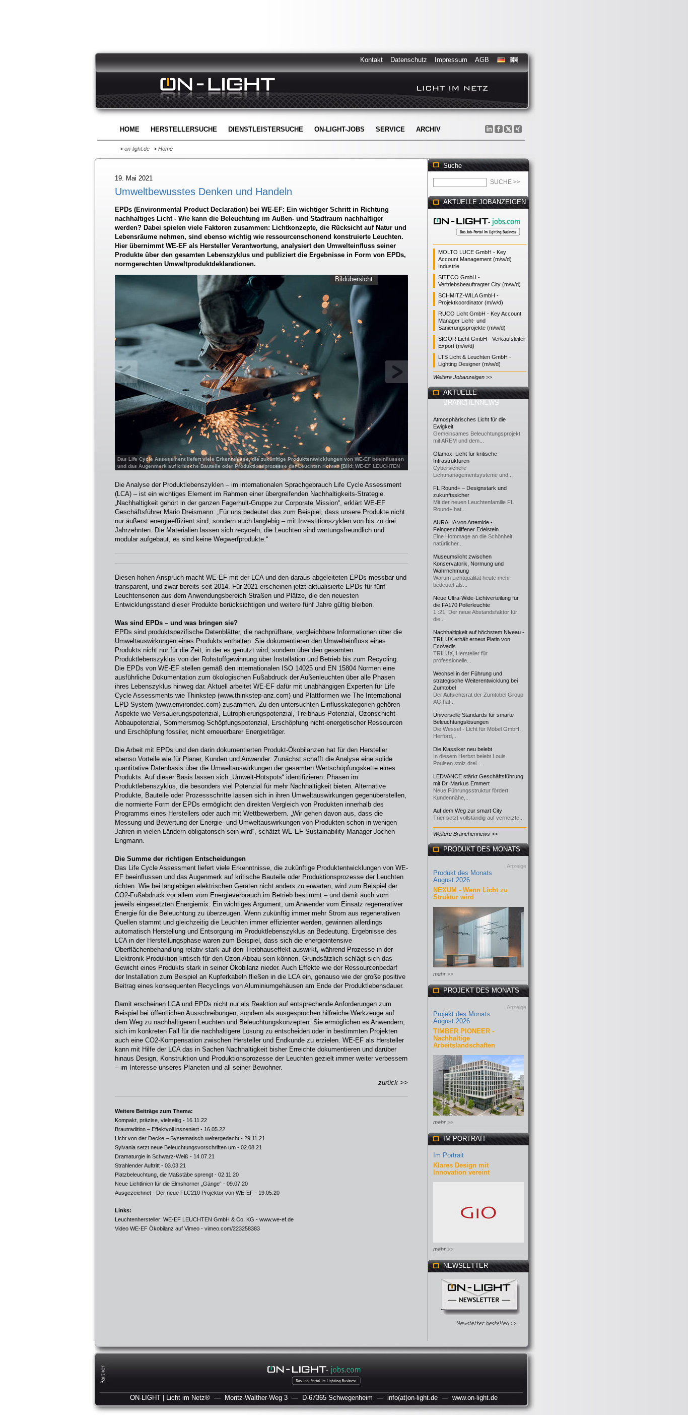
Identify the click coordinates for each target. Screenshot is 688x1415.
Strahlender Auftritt (137, 1165)
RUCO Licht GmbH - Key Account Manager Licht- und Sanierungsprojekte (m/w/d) (479, 321)
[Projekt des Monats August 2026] (478, 1116)
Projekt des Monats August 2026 (461, 1017)
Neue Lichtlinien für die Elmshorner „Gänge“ (168, 1184)
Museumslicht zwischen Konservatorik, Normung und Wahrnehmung (468, 563)
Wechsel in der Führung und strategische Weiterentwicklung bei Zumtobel (475, 680)
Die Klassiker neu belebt (462, 749)
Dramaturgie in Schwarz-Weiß (151, 1156)
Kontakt (371, 60)
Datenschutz (408, 60)
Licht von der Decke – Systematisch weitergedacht (177, 1138)
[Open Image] (261, 371)
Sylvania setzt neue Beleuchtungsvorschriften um (175, 1147)
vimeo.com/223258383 (232, 1228)
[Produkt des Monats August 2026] (478, 968)
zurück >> (393, 1082)
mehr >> (443, 974)
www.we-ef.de (276, 1219)
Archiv (428, 129)
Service (390, 129)
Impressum (451, 60)
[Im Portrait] (478, 1243)
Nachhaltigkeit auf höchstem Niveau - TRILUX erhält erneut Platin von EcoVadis (478, 639)
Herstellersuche (184, 129)
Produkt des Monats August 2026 (462, 876)
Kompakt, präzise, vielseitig (148, 1120)
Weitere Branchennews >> (465, 834)
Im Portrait (448, 1155)
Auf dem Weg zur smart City (467, 811)
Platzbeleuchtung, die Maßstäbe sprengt (164, 1175)
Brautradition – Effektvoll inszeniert (157, 1129)
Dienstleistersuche (265, 129)
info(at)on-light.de (412, 1397)
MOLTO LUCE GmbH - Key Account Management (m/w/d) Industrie (475, 259)
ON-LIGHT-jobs (339, 129)
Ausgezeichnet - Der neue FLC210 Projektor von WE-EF (184, 1193)
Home (130, 129)
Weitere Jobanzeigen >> (462, 377)
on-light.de (137, 149)
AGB (482, 60)
